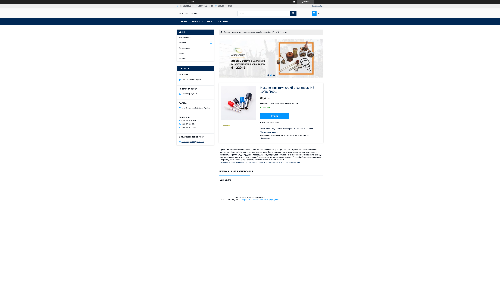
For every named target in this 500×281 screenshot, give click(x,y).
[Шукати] (293, 13)
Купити (275, 116)
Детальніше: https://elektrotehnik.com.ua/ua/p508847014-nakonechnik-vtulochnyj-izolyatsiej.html (260, 162)
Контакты (223, 21)
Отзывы (182, 59)
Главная (183, 21)
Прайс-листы (184, 48)
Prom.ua (262, 197)
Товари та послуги (232, 32)
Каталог (196, 21)
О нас (210, 21)
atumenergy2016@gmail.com (193, 142)
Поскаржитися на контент (249, 200)
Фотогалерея (184, 37)
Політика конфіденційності (269, 200)
